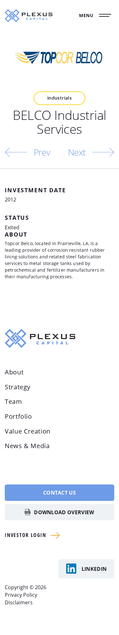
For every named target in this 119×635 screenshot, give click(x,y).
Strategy (17, 387)
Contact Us (59, 492)
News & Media (27, 445)
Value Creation (27, 431)
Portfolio (18, 416)
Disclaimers (19, 602)
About (14, 372)
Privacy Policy (21, 594)
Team (13, 401)
